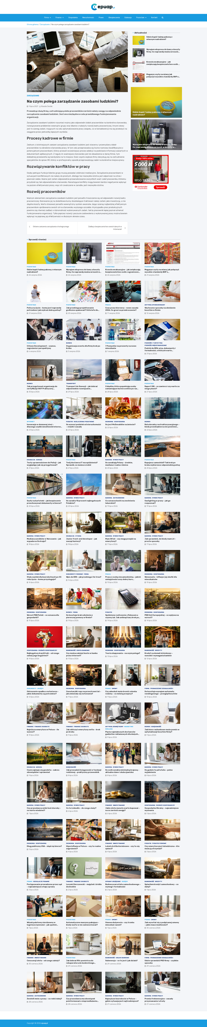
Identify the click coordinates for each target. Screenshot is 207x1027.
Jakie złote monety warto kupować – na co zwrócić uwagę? (122, 809)
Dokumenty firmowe (74, 574)
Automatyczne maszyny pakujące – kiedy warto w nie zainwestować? (82, 923)
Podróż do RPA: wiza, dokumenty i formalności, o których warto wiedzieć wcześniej (160, 350)
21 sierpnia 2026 (153, 275)
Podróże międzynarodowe (156, 345)
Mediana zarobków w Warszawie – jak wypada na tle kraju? (44, 540)
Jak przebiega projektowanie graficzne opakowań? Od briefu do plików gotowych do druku (82, 310)
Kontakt (154, 18)
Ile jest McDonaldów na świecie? (120, 424)
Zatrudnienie (118, 498)
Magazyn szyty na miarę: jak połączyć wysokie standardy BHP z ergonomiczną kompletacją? (162, 76)
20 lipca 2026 (112, 468)
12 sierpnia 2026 (153, 313)
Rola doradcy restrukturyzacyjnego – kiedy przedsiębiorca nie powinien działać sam (162, 426)
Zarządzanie (33, 96)
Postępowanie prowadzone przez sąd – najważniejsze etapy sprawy (44, 885)
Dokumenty (31, 688)
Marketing (128, 726)
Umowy (114, 688)
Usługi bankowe (122, 958)
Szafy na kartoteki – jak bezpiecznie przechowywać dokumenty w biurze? (44, 502)
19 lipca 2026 (112, 506)
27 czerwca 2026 (114, 1004)
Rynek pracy (118, 460)
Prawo (101, 18)
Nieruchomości (88, 18)
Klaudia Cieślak (46, 106)
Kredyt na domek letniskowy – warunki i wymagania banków (159, 654)
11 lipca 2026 (73, 697)
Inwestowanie (119, 805)
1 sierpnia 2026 (113, 351)
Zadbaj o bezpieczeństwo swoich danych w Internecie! (105, 228)
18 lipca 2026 (34, 544)
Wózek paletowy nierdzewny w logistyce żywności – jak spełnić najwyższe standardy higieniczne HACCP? (42, 926)
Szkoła (39, 460)
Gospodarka (73, 18)
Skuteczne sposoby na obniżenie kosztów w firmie (160, 309)
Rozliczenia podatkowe (84, 421)
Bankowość (71, 650)
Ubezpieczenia (114, 18)
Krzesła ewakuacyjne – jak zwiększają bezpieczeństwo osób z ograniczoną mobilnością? (162, 64)
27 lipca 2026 (152, 392)
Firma (46, 18)
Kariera (108, 460)
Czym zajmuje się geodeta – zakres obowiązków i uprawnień (43, 771)
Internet (31, 421)
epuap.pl (44, 1023)
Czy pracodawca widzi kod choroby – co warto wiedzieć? (44, 809)
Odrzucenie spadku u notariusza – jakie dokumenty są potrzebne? (43, 692)
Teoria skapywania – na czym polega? (122, 653)
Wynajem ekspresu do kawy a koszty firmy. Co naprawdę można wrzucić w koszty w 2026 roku (163, 51)
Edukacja (128, 18)
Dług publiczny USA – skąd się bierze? (44, 846)
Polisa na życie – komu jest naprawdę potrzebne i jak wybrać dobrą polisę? (44, 309)
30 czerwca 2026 (153, 928)
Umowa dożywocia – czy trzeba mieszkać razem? (119, 923)
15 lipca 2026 (112, 582)
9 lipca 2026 (73, 735)
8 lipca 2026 (73, 775)
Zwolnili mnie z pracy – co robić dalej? (44, 999)
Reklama (109, 729)
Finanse (59, 18)
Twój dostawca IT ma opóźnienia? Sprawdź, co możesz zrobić (82, 464)
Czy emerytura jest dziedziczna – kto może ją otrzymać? (162, 847)
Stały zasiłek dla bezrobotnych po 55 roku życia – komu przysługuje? (44, 578)
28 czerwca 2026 (36, 1002)
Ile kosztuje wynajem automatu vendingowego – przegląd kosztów (161, 692)
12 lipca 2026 (152, 659)
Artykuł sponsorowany (155, 305)
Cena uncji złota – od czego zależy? (43, 961)
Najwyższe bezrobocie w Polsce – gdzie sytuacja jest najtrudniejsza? (122, 1000)
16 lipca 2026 (34, 582)
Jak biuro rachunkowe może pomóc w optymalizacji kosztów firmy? (162, 731)
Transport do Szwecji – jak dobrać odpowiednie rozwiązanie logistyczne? (82, 388)
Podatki (69, 421)
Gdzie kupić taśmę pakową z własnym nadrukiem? (159, 38)
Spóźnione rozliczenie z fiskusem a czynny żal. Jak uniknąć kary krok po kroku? (122, 617)
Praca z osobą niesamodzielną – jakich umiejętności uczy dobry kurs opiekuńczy (123, 579)
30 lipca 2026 (34, 392)
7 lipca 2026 (33, 814)
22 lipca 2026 (112, 428)
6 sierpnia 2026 (35, 351)
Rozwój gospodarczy (47, 650)
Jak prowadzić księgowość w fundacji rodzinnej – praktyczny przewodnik (83, 771)
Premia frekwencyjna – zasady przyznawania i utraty (159, 1000)
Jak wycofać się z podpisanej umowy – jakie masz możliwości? (162, 923)
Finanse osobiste (41, 726)
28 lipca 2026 (112, 392)
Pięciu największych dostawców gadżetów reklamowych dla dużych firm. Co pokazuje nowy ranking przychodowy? (121, 735)
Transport (71, 383)
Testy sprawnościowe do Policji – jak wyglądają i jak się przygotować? (44, 464)
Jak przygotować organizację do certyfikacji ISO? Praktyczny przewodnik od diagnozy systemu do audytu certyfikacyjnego (44, 390)
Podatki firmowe (159, 843)
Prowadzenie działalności (161, 688)
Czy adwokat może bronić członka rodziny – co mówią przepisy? (121, 692)
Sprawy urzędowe (113, 881)
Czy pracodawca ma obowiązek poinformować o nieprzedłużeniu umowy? (81, 1001)
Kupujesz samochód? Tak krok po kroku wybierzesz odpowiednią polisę (162, 464)
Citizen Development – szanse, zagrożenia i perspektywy (41, 347)
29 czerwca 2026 (75, 966)
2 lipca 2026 (73, 890)
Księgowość (156, 726)
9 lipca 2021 (33, 106)
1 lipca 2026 (151, 890)
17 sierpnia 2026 (113, 313)
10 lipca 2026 (152, 697)
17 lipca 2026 (112, 544)
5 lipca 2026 (151, 814)
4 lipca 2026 (73, 852)
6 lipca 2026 (73, 811)
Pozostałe (140, 18)
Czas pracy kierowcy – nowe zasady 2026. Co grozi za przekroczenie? (121, 309)
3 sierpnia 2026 (74, 351)
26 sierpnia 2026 (35, 275)
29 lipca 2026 (73, 392)
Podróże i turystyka (153, 343)
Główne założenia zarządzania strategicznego (51, 227)
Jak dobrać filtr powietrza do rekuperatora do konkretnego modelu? (80, 963)
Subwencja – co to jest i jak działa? (121, 961)
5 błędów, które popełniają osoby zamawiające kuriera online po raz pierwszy (121, 388)
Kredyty (158, 650)
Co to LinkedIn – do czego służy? (81, 808)
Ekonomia (109, 421)
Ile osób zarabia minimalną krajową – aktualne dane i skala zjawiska (122, 771)
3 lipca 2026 (151, 852)
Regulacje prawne (41, 881)
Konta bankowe (83, 650)
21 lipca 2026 (34, 468)
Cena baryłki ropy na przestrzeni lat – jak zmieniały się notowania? (83, 692)
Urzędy (40, 688)
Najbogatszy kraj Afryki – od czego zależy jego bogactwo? (43, 654)
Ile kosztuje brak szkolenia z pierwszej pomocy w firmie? (79, 616)
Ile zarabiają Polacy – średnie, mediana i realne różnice (119, 464)
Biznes (69, 343)
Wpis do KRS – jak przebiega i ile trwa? (83, 577)
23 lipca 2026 (34, 430)
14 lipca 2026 (73, 621)
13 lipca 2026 (73, 659)
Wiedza (39, 767)
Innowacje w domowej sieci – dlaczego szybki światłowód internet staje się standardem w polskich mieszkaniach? (44, 428)
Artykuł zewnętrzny (114, 726)
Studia (78, 536)
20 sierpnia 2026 (74, 313)
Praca (108, 305)
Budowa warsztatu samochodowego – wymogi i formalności (123, 885)
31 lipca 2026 (152, 354)
